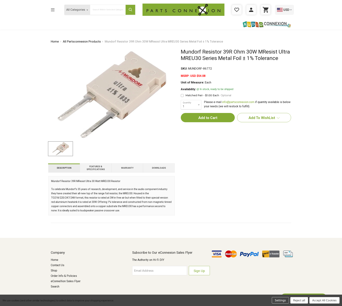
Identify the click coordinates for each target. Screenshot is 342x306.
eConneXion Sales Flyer (66, 281)
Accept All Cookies (324, 300)
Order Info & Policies (64, 276)
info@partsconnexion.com (238, 102)
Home (54, 260)
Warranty (127, 168)
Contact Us (57, 265)
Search (55, 286)
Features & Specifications (96, 168)
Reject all (299, 300)
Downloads (159, 168)
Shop (54, 270)
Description (64, 168)
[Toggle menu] (53, 10)
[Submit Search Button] (130, 10)
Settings (280, 300)
